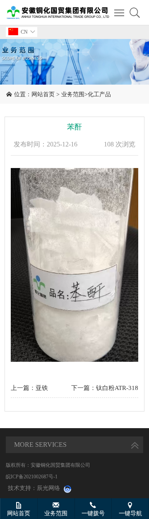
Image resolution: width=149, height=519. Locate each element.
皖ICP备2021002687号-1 (32, 477)
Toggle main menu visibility (119, 12)
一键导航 (130, 513)
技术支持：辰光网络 (34, 488)
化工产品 (99, 94)
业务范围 (72, 94)
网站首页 (43, 94)
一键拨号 (93, 513)
